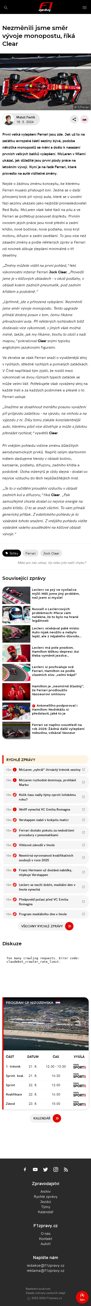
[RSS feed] (66, 1170)
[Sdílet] (74, 119)
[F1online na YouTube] (35, 1170)
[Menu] (85, 8)
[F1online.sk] (45, 7)
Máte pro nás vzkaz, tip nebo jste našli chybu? (52, 562)
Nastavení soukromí (38, 1288)
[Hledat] (6, 7)
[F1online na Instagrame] (56, 1170)
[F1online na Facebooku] (25, 1170)
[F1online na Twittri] (45, 1170)
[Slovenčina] (84, 119)
